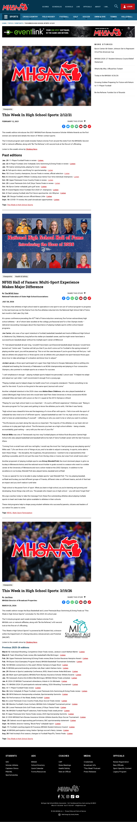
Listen (41, 160)
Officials (87, 7)
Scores (45, 7)
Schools (69, 7)
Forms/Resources (38, 772)
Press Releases (90, 772)
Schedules (57, 7)
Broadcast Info (90, 765)
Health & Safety (21, 276)
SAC (7, 762)
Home (4, 23)
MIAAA (34, 762)
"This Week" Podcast (92, 768)
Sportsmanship (12, 775)
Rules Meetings (65, 765)
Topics (10, 23)
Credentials (88, 762)
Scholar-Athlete (12, 765)
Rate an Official (65, 772)
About (98, 7)
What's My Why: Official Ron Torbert (109, 69)
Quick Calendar (37, 768)
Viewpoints (19, 23)
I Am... (106, 7)
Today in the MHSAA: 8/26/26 (106, 75)
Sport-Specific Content (122, 768)
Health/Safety (64, 768)
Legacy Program (119, 772)
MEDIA (87, 756)
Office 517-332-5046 (57, 805)
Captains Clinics (12, 768)
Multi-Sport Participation (22, 513)
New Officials (118, 765)
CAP (60, 762)
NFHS (9, 513)
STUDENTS (11, 756)
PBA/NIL (9, 772)
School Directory (38, 765)
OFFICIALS (118, 756)
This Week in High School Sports (20, 205)
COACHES (64, 756)
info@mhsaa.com (80, 805)
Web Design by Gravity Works (70, 814)
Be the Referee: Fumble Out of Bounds (110, 92)
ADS (33, 756)
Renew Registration (121, 762)
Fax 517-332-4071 (69, 805)
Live (78, 7)
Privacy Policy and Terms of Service (75, 811)
